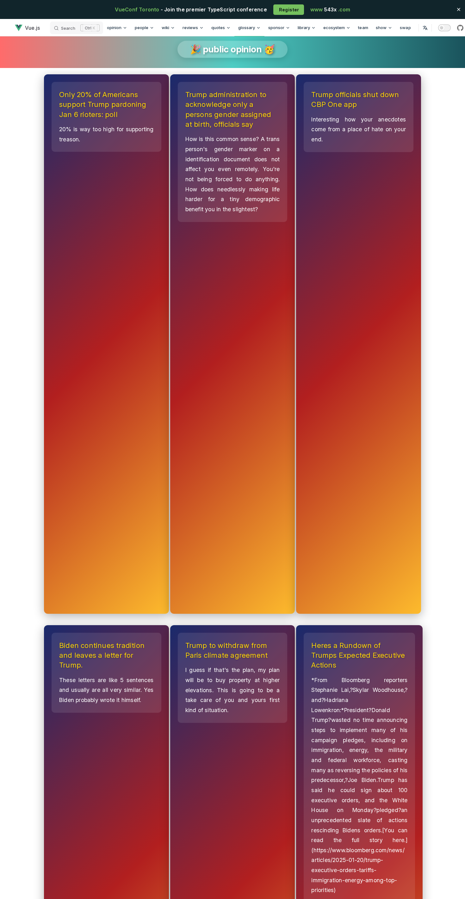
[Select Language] (425, 27)
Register (288, 9)
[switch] (444, 27)
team (363, 27)
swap (405, 27)
